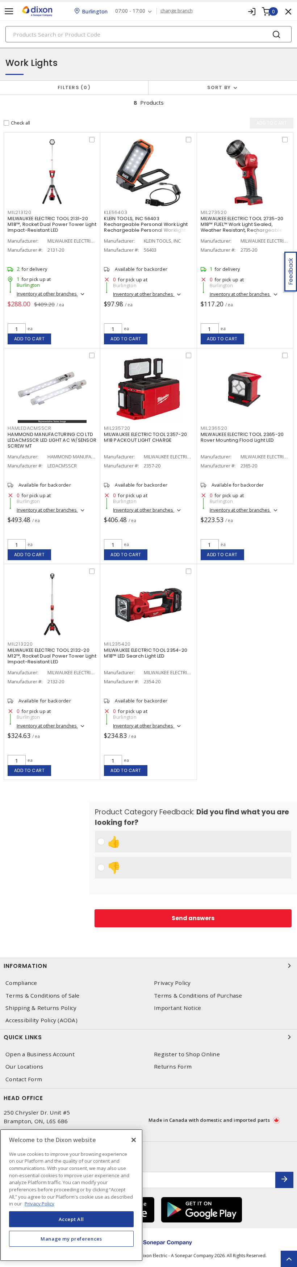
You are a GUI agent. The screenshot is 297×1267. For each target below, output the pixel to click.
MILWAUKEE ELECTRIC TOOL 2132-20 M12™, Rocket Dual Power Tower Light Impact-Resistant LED (52, 656)
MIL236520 (214, 428)
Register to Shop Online (187, 1054)
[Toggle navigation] (9, 11)
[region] (71, 1195)
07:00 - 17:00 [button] (130, 11)
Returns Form (173, 1066)
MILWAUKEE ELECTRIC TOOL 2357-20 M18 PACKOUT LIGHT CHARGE (145, 437)
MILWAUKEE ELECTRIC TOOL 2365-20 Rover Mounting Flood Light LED (242, 437)
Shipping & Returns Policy (40, 1007)
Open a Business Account (40, 1054)
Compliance (21, 982)
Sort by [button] (219, 87)
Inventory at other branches (47, 293)
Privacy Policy (172, 982)
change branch (176, 11)
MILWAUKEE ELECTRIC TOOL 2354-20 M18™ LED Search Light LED (145, 653)
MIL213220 (20, 644)
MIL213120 (20, 212)
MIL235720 (117, 428)
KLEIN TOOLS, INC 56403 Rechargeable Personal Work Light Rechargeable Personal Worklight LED (146, 227)
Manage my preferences (71, 1238)
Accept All (71, 1219)
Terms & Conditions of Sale (42, 995)
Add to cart (29, 339)
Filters (73, 87)
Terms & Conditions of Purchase (198, 995)
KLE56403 (115, 212)
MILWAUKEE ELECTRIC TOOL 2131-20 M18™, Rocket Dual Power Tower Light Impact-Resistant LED (52, 224)
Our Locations (24, 1066)
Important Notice (177, 1007)
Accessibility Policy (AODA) (41, 1020)
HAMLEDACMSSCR (29, 428)
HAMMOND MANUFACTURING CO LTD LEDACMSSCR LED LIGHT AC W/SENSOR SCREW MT (52, 440)
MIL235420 (117, 644)
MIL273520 (214, 212)
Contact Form (23, 1079)
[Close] (134, 1140)
